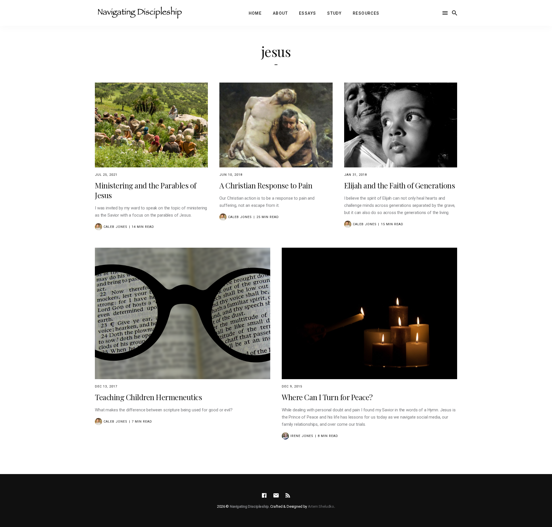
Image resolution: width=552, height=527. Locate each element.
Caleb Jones (115, 226)
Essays (307, 13)
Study (334, 13)
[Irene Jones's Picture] (285, 436)
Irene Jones (301, 436)
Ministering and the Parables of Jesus (145, 190)
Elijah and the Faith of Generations (399, 185)
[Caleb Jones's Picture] (98, 226)
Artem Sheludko (321, 506)
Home (255, 13)
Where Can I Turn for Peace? (327, 397)
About (280, 13)
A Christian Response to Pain (265, 185)
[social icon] (264, 495)
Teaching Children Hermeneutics (148, 397)
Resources (366, 13)
